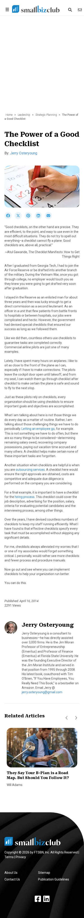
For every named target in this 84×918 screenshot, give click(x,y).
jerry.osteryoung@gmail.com (42, 692)
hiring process (24, 497)
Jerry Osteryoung (23, 153)
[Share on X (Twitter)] (20, 218)
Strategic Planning (46, 114)
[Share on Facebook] (9, 218)
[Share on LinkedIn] (40, 218)
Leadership (24, 114)
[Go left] (66, 718)
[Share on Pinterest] (30, 218)
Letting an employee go (38, 429)
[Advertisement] (42, 67)
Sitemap (44, 872)
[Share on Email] (49, 218)
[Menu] (6, 9)
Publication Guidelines (53, 879)
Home (9, 114)
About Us (10, 872)
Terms (9, 857)
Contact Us (12, 879)
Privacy (21, 857)
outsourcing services (30, 469)
